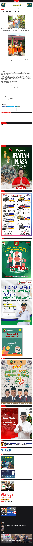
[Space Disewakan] (7, 504)
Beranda (2, 8)
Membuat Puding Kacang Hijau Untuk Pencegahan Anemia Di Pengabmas (12, 540)
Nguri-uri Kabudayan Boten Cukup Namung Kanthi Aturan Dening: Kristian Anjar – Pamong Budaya (15, 525)
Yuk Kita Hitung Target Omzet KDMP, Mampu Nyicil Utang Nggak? (12, 528)
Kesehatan (4, 8)
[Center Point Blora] (7, 490)
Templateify (4, 544)
